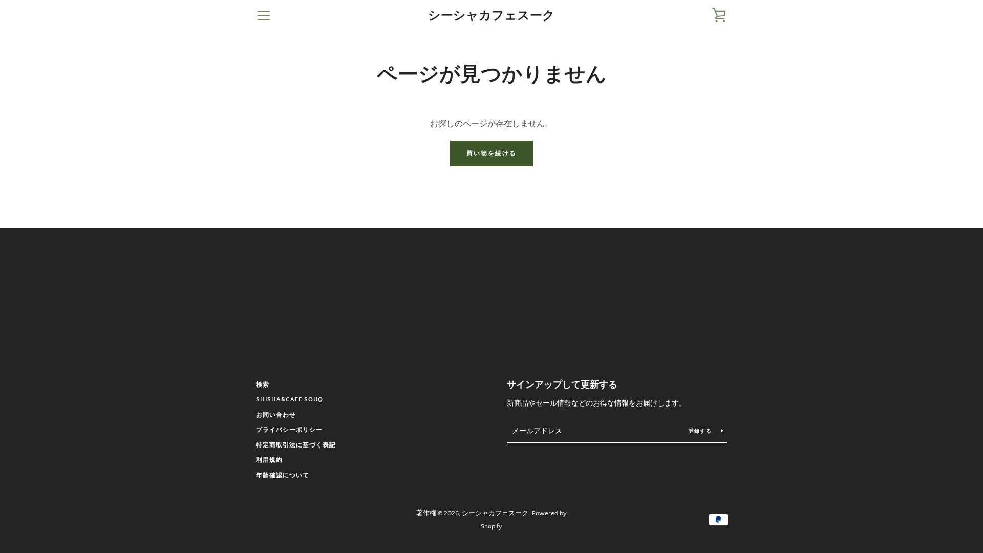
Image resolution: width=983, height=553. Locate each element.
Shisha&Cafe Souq (289, 399)
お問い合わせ (276, 415)
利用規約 (269, 460)
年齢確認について (282, 475)
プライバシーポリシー (289, 430)
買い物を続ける (491, 153)
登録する (701, 431)
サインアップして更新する (562, 385)
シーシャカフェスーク (491, 15)
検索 (262, 384)
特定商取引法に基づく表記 (296, 445)
